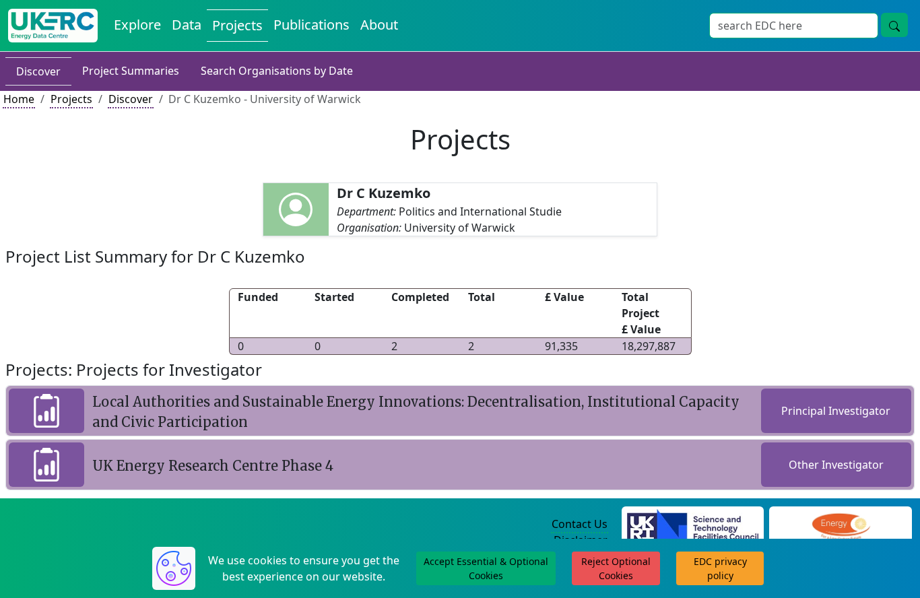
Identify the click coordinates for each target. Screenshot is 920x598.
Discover (38, 71)
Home (18, 99)
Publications (311, 24)
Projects (237, 25)
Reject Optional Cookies (616, 568)
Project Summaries (130, 70)
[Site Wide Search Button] (894, 25)
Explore (137, 24)
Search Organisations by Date (277, 70)
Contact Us (579, 524)
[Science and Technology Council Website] (692, 524)
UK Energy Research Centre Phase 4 (212, 465)
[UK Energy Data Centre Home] (53, 25)
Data (186, 24)
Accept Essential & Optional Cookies (486, 568)
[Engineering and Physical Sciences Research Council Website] (841, 524)
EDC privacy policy (720, 568)
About (379, 24)
